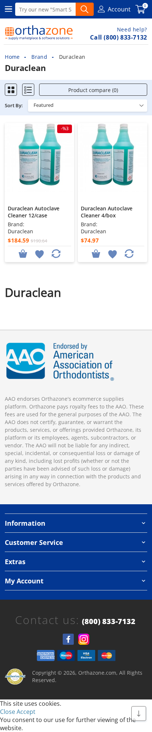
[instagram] (83, 639)
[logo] (39, 32)
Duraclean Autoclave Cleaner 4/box (106, 212)
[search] (85, 9)
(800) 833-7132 (108, 621)
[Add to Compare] (56, 253)
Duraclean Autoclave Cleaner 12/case (33, 212)
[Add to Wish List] (39, 253)
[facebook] (68, 639)
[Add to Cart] (22, 253)
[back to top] (138, 713)
